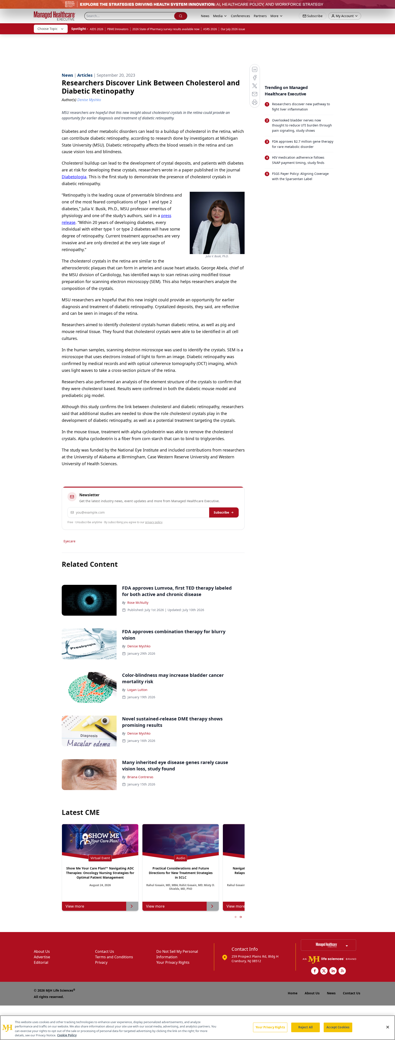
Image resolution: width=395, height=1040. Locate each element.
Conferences (240, 16)
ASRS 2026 (210, 29)
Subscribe (221, 512)
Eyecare (69, 541)
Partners (260, 16)
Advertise (42, 956)
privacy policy (153, 522)
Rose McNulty (137, 602)
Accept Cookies (337, 1027)
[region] (197, 1027)
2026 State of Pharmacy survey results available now (165, 29)
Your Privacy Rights (172, 962)
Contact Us (104, 951)
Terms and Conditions (114, 956)
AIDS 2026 (96, 29)
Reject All (305, 1027)
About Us (42, 951)
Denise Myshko (138, 646)
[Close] (388, 1027)
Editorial (41, 962)
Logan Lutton (137, 690)
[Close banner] (389, 6)
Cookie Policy (67, 1035)
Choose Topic (47, 28)
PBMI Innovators (117, 29)
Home (292, 993)
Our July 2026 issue (233, 29)
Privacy (101, 962)
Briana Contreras (140, 777)
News (205, 16)
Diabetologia (74, 176)
